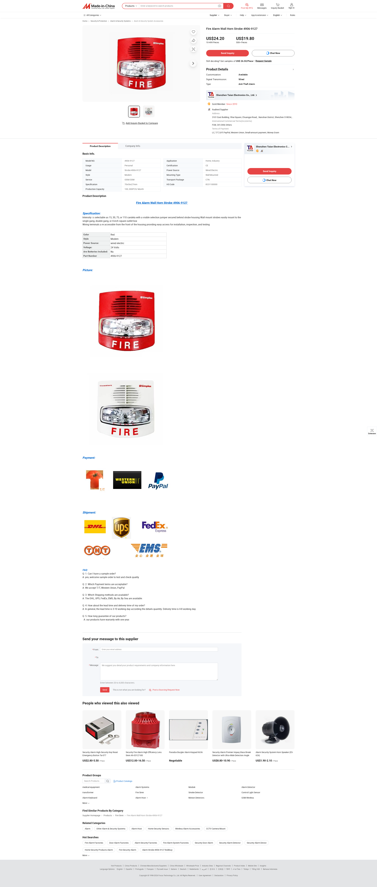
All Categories (92, 15)
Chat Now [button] (275, 53)
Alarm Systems (142, 787)
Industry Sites (207, 865)
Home (84, 21)
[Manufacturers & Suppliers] (98, 6)
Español (129, 869)
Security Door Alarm (204, 842)
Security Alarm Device (256, 842)
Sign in (291, 7)
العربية (204, 869)
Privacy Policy (232, 875)
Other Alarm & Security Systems (110, 828)
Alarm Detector (248, 787)
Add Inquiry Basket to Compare (142, 123)
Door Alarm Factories (119, 842)
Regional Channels (223, 865)
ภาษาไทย (236, 869)
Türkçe (246, 869)
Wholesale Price (192, 865)
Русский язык (162, 869)
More (85, 855)
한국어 (212, 869)
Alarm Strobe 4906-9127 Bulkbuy (157, 849)
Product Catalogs (124, 781)
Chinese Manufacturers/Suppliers (153, 865)
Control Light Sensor (251, 792)
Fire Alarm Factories (94, 842)
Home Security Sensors (158, 828)
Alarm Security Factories (146, 842)
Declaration (219, 875)
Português (139, 869)
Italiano (174, 869)
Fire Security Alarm (127, 849)
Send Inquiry (227, 53)
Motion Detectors (196, 797)
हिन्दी (228, 869)
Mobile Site (252, 865)
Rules (292, 15)
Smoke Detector (195, 792)
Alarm (87, 828)
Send (104, 689)
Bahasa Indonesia (270, 869)
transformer (88, 792)
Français (150, 869)
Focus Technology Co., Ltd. (169, 875)
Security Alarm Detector (230, 842)
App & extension (258, 15)
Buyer (227, 15)
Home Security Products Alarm (99, 849)
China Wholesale (176, 865)
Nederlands (194, 869)
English (120, 869)
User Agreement (205, 875)
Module (191, 787)
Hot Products (116, 865)
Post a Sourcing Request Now (164, 689)
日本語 (220, 869)
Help (242, 15)
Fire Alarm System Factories (176, 842)
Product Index (239, 865)
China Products (131, 865)
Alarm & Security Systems (120, 21)
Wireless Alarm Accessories (187, 828)
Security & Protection (99, 21)
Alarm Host (140, 797)
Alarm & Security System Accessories (148, 21)
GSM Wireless (248, 797)
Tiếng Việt (256, 869)
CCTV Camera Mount (215, 828)
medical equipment (91, 787)
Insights (263, 865)
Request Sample (264, 61)
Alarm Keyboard (89, 797)
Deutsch (183, 869)
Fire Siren (139, 792)
